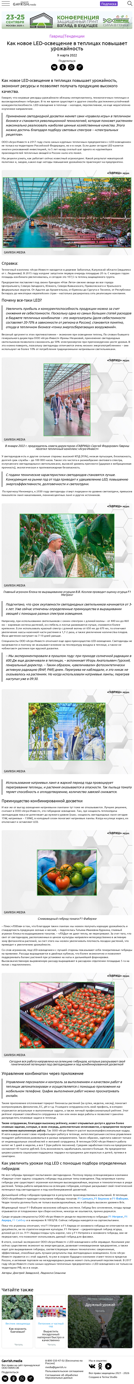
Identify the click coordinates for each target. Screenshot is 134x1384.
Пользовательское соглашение (64, 1371)
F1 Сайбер (19, 1220)
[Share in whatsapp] (71, 67)
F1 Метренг (116, 1216)
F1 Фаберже (120, 1198)
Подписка (108, 4)
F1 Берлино (101, 1198)
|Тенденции (73, 36)
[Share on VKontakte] (54, 67)
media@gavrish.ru (55, 1367)
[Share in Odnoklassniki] (62, 67)
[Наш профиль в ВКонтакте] (92, 1368)
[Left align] (23, 3)
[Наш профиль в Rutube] (108, 1368)
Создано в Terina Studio (103, 1376)
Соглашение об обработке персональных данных (61, 1376)
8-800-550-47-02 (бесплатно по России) (64, 1362)
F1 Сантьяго (85, 1198)
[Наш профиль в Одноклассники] (100, 1368)
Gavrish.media (12, 1361)
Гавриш (56, 36)
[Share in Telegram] (79, 67)
